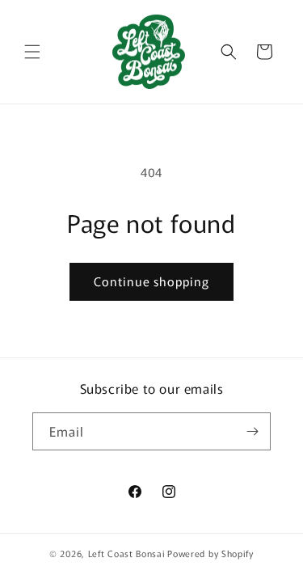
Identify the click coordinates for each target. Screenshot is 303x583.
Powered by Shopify (210, 553)
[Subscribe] (252, 431)
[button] (32, 52)
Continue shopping (151, 280)
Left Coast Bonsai (127, 553)
